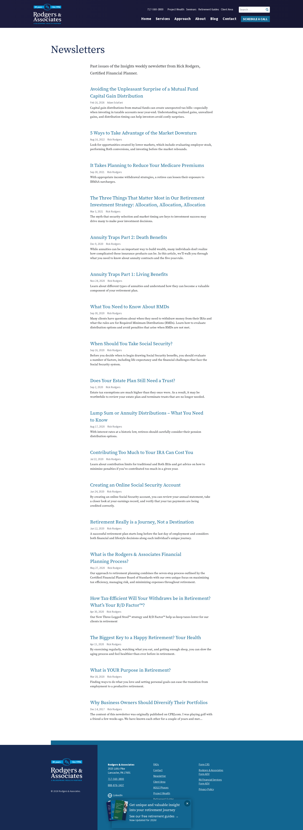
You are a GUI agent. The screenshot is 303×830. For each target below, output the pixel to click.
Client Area (227, 9)
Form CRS (204, 764)
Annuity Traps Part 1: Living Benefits (129, 274)
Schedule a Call (255, 19)
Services (163, 18)
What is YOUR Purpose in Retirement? (130, 670)
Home (146, 18)
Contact (229, 18)
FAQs (156, 764)
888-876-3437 (116, 785)
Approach (182, 18)
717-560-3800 (155, 9)
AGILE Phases (161, 788)
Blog (214, 18)
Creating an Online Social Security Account (135, 485)
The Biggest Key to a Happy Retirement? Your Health (145, 637)
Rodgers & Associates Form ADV (211, 772)
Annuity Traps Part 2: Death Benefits (128, 237)
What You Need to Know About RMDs (129, 306)
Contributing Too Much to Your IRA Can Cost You (141, 452)
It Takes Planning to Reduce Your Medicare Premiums (147, 165)
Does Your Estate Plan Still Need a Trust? (132, 380)
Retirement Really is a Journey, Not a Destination (142, 522)
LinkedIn (118, 795)
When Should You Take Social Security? (131, 343)
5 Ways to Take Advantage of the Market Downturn (143, 133)
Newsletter (159, 776)
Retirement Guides (208, 9)
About (200, 18)
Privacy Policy (206, 789)
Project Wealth (175, 9)
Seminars (191, 9)
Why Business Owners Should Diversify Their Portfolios (149, 702)
